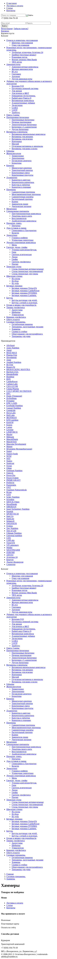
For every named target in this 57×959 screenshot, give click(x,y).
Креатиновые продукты (22, 175)
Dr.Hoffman (11, 398)
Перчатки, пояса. (14, 223)
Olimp (9, 468)
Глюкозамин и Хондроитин (24, 230)
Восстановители (19, 218)
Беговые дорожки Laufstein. (24, 295)
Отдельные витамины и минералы (27, 146)
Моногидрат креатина (22, 168)
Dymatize (10, 401)
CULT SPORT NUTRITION (18, 391)
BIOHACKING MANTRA (18, 369)
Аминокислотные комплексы (25, 67)
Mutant (9, 446)
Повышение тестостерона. (24, 96)
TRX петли (17, 62)
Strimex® (10, 521)
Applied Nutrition (13, 362)
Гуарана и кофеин (20, 238)
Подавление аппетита (21, 160)
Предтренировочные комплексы (26, 213)
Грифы (15, 259)
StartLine (10, 519)
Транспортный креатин (22, 170)
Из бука (15, 281)
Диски (14, 257)
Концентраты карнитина (23, 182)
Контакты (10, 10)
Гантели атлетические (22, 254)
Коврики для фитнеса (16, 317)
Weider (9, 547)
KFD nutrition (12, 420)
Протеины (11, 189)
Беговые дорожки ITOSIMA (24, 293)
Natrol (9, 451)
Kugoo (9, 425)
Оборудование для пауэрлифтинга (27, 334)
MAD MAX (11, 352)
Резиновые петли (19, 57)
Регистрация (6, 28)
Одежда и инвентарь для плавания (22, 40)
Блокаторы (16, 163)
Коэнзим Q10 (18, 86)
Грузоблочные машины (22, 324)
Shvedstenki (11, 357)
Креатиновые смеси (21, 173)
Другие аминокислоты (22, 79)
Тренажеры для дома (21, 336)
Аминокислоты (13, 64)
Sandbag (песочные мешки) (24, 55)
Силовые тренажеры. (16, 322)
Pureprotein (11, 485)
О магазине (11, 3)
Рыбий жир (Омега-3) (21, 98)
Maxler (9, 434)
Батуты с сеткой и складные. (25, 302)
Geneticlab (10, 410)
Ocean (9, 466)
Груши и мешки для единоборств (21, 305)
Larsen (9, 427)
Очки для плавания (20, 45)
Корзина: (5, 31)
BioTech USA (12, 372)
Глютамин (16, 74)
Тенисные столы (13, 266)
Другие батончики (20, 129)
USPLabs (10, 540)
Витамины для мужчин (22, 139)
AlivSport (10, 345)
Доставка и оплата (14, 6)
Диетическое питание (21, 206)
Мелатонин (11, 209)
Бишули (10, 559)
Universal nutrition (14, 535)
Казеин (15, 201)
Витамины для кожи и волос (25, 148)
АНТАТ (10, 555)
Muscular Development (16, 444)
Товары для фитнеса (15, 307)
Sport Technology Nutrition (17, 509)
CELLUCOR (12, 386)
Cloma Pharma (12, 389)
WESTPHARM (13, 550)
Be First (9, 365)
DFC (8, 393)
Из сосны (16, 278)
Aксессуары (17, 310)
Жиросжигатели (13, 153)
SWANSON (11, 523)
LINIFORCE (12, 432)
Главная (10, 874)
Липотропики (18, 158)
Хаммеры (16, 329)
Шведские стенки (14, 276)
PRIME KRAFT (13, 480)
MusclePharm (12, 439)
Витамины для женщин (22, 136)
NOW (9, 456)
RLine (9, 492)
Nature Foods (12, 454)
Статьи (9, 8)
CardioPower (11, 381)
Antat (8, 360)
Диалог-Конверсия (14, 562)
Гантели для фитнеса (21, 262)
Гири (14, 252)
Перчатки (16, 225)
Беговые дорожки (14, 286)
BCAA (15, 71)
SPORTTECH (12, 514)
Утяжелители (18, 315)
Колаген (15, 233)
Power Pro (10, 475)
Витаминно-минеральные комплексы (28, 134)
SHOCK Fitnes (12, 502)
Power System (12, 478)
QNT (8, 487)
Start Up (9, 516)
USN (8, 538)
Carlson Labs (11, 384)
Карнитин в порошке (21, 187)
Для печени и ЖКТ (20, 93)
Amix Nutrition (12, 348)
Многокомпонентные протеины (26, 194)
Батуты (9, 298)
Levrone (9, 429)
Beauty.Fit (10, 367)
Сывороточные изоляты (22, 197)
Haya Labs (11, 413)
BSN (8, 379)
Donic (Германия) (14, 396)
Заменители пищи (20, 204)
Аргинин (16, 76)
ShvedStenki (11, 504)
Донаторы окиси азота (22, 216)
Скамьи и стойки (19, 331)
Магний (15, 144)
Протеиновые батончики (17, 117)
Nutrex (9, 461)
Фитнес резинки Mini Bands (24, 59)
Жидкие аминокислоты (22, 69)
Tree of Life (11, 531)
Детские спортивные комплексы (21, 242)
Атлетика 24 (11, 557)
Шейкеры (16, 312)
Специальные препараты (17, 211)
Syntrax (9, 526)
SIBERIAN (11, 507)
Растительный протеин (22, 199)
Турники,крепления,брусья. (24, 250)
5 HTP (14, 110)
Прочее (15, 264)
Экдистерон (17, 105)
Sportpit (9, 511)
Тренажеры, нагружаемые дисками (27, 327)
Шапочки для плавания (22, 43)
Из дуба (15, 283)
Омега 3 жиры (12, 115)
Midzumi (10, 437)
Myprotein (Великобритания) (19, 449)
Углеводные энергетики (22, 240)
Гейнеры (10, 151)
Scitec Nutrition (12, 497)
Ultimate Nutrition (14, 533)
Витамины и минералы (16, 132)
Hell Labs (10, 415)
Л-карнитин (11, 177)
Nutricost (10, 463)
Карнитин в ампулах (21, 180)
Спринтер (10, 564)
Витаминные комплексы (23, 100)
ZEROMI (10, 552)
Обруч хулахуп (13, 319)
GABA (15, 108)
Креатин (10, 165)
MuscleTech (11, 442)
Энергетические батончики (24, 124)
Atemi (9, 350)
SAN (8, 494)
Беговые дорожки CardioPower (25, 290)
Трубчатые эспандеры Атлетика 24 (27, 52)
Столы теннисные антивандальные (28, 269)
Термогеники (18, 156)
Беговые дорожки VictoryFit (24, 288)
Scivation (10, 499)
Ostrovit (9, 473)
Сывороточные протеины (23, 192)
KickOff (9, 422)
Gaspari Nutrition (13, 408)
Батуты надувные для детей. (24, 300)
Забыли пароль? (21, 28)
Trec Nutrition (12, 528)
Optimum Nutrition (14, 470)
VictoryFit (10, 543)
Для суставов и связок (16, 228)
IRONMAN (11, 417)
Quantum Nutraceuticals (16, 490)
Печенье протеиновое (21, 122)
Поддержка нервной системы (25, 88)
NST (8, 458)
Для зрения (17, 91)
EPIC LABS (11, 403)
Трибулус (16, 112)
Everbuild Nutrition (14, 405)
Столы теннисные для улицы (25, 274)
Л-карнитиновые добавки (23, 103)
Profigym (10, 482)
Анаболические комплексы (24, 221)
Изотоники (17, 141)
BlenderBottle (12, 374)
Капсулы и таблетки (21, 185)
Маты (14, 245)
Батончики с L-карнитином (24, 127)
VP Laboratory (12, 545)
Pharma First (11, 355)
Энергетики (11, 235)
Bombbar (10, 377)
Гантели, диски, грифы (16, 247)
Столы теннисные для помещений (27, 271)
